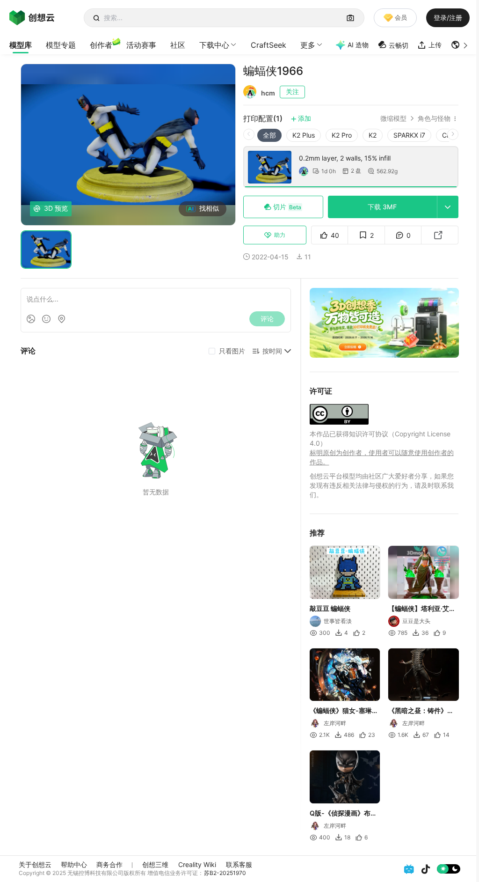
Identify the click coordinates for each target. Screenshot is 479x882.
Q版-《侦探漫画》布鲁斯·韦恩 (343, 813)
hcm (268, 93)
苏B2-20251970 (225, 872)
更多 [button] (307, 45)
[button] (460, 45)
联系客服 (239, 864)
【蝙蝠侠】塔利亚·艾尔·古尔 (422, 609)
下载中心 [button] (214, 45)
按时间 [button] (272, 351)
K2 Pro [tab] (342, 135)
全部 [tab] (269, 135)
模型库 (20, 45)
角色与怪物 (434, 118)
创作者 (101, 45)
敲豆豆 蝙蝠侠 (330, 608)
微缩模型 (393, 118)
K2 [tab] (373, 135)
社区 (177, 45)
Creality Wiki (197, 864)
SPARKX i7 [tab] (409, 135)
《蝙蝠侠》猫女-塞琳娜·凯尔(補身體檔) (344, 711)
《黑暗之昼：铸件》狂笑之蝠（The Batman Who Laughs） (421, 711)
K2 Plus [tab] (303, 135)
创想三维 (155, 864)
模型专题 (61, 45)
